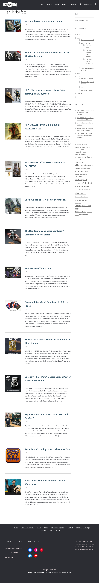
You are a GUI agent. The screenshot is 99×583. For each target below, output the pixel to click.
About (64, 4)
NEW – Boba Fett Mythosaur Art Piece (43, 21)
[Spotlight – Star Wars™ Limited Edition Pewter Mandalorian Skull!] (13, 383)
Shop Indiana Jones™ (87, 40)
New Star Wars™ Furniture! (38, 268)
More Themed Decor (27, 528)
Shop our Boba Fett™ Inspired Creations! (45, 199)
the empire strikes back (83, 207)
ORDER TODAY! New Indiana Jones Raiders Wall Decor (85, 119)
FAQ (82, 87)
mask (86, 171)
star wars (80, 193)
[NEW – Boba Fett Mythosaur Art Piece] (13, 26)
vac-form (89, 212)
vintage (77, 215)
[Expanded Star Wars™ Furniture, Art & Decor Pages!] (13, 305)
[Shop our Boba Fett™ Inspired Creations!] (13, 206)
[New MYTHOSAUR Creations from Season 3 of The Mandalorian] (13, 56)
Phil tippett (78, 176)
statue (78, 199)
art (80, 144)
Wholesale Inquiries (87, 90)
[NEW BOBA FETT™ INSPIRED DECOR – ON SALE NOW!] (13, 169)
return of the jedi (83, 183)
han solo (82, 159)
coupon (85, 152)
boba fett (78, 147)
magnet (77, 168)
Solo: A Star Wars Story (85, 189)
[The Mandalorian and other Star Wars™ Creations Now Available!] (13, 236)
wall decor (83, 214)
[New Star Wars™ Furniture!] (13, 272)
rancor (89, 180)
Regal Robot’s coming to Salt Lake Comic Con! (47, 449)
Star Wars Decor (89, 46)
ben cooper (84, 144)
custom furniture (80, 155)
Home (41, 4)
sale (82, 187)
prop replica (81, 179)
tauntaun (84, 200)
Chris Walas (83, 150)
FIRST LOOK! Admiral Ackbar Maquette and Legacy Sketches (85, 112)
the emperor (78, 203)
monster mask (78, 174)
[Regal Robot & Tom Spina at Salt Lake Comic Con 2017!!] (13, 420)
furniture (90, 157)
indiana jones (79, 162)
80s (78, 144)
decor (84, 157)
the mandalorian (80, 212)
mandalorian (85, 168)
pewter (85, 174)
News (57, 4)
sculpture (87, 186)
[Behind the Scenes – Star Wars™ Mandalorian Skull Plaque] (13, 346)
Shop (48, 4)
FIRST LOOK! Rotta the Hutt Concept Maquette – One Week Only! (85, 135)
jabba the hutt (81, 165)
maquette (79, 171)
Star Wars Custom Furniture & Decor (89, 62)
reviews (77, 187)
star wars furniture (81, 197)
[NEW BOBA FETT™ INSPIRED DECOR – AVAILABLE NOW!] (13, 131)
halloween (77, 159)
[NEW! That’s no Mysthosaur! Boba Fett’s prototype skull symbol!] (13, 95)
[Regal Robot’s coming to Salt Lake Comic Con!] (13, 455)
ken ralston (90, 165)
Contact (74, 4)
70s (75, 144)
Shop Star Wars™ (86, 43)
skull (77, 189)
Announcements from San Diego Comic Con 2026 (85, 129)
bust (83, 147)
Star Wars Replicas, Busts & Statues (89, 53)
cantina (88, 147)
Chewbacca (77, 150)
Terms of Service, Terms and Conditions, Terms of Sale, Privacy (49, 572)
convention (78, 152)
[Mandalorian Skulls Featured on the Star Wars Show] (13, 487)
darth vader (78, 157)
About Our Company (87, 78)
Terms (57, 530)
